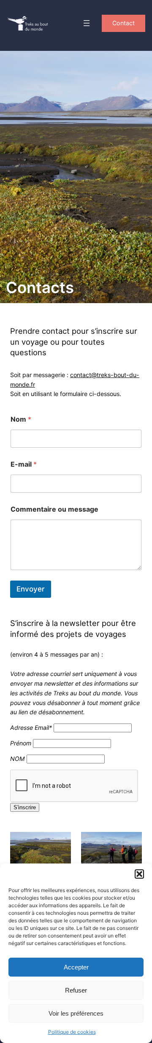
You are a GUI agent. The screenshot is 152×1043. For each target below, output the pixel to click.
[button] (139, 874)
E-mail (24, 464)
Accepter (76, 967)
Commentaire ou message (54, 509)
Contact (123, 22)
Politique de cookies (72, 1032)
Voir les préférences (76, 1013)
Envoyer (30, 589)
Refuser (76, 990)
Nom (21, 419)
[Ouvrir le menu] (86, 23)
